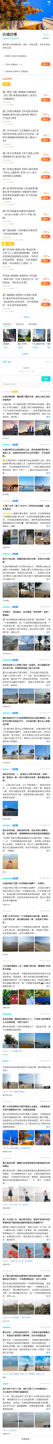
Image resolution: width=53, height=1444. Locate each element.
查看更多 (26, 354)
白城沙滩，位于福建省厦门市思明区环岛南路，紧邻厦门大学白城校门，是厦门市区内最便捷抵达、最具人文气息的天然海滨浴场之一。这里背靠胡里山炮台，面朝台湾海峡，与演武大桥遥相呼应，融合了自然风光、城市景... (26, 410)
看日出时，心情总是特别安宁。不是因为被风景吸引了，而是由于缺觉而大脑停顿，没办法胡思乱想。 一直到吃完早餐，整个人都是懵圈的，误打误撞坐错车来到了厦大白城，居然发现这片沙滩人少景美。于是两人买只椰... (26, 1346)
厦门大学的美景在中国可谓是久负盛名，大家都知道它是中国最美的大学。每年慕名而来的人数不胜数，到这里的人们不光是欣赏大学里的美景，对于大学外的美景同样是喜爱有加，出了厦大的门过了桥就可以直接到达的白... (26, 1120)
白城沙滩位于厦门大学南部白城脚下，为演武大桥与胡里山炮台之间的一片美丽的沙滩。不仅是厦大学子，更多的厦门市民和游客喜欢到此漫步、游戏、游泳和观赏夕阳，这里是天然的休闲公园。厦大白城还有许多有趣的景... (26, 893)
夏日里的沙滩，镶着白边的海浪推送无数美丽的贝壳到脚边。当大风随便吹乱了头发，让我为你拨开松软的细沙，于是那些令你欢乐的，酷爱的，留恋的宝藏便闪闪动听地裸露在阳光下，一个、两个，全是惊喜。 (26, 1176)
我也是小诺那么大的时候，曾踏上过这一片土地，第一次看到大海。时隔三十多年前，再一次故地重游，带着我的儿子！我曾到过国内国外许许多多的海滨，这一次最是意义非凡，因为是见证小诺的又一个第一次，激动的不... (26, 1233)
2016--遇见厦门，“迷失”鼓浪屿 (19, 1317)
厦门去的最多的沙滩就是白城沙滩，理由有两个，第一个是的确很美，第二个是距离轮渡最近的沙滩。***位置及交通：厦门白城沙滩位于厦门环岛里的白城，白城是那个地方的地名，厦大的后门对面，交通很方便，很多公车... (26, 625)
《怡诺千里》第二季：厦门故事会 (21, 1261)
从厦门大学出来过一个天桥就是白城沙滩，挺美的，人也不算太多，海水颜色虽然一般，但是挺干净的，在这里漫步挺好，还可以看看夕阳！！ (26, 930)
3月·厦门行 (13, 1430)
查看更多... (26, 1439)
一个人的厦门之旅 (15, 1051)
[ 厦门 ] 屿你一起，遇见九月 (19, 1204)
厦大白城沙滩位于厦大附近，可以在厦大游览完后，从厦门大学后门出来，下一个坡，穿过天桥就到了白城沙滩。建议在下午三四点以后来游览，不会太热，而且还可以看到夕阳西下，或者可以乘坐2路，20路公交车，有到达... (26, 678)
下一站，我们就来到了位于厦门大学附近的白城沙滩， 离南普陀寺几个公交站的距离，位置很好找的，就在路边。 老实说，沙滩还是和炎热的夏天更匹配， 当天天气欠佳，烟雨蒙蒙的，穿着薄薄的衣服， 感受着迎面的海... (26, 1402)
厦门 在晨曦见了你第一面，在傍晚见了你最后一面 (26, 1373)
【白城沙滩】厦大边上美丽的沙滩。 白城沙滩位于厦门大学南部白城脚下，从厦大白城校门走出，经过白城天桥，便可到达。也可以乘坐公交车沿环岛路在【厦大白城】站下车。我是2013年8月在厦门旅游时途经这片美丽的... (26, 734)
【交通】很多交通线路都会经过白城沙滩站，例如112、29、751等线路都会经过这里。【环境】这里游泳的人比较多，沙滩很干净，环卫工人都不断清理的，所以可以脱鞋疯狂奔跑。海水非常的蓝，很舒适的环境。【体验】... (26, 844)
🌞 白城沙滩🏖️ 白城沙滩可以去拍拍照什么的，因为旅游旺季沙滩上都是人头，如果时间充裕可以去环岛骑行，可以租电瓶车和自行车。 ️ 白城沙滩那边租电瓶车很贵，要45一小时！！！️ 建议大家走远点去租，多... (26, 466)
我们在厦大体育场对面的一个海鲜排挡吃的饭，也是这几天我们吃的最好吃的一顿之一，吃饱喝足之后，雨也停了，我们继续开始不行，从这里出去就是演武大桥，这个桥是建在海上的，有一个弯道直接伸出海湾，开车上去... (26, 1289)
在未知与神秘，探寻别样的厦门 (20, 1148)
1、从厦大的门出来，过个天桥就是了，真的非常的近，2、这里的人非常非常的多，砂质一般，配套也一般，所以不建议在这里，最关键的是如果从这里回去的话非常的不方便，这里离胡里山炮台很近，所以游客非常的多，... (26, 791)
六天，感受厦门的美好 (17, 1091)
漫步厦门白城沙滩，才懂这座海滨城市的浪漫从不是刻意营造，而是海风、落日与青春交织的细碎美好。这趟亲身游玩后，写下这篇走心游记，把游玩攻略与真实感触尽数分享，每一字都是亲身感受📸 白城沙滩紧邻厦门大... (26, 979)
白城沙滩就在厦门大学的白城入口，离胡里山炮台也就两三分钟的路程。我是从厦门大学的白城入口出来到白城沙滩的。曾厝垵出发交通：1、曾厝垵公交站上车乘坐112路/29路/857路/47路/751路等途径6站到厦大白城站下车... (26, 572)
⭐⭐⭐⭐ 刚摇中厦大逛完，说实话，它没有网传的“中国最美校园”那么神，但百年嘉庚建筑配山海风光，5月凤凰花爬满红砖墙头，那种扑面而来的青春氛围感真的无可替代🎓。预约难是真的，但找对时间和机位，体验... (26, 519)
